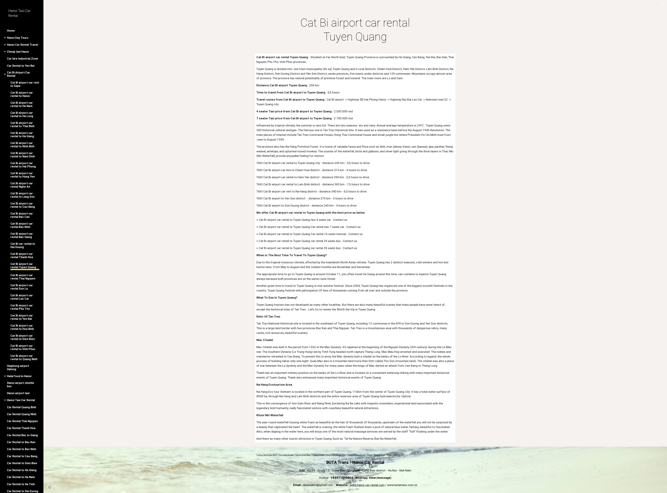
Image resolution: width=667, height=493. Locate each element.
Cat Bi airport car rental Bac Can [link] (21, 215)
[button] (663, 5)
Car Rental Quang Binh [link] (21, 407)
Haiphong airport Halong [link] (18, 367)
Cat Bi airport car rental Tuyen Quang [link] (23, 265)
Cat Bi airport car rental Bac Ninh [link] (21, 225)
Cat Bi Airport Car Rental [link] (18, 74)
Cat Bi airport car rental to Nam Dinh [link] (22, 154)
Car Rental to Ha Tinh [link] (21, 484)
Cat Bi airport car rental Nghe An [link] (21, 185)
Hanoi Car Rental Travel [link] (22, 44)
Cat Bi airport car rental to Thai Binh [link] (22, 124)
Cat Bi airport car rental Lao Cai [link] (21, 297)
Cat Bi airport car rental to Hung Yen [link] (22, 175)
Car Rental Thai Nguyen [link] (22, 421)
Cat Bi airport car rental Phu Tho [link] (21, 307)
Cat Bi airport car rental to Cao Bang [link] (22, 205)
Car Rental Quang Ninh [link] (21, 414)
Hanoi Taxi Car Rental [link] (21, 400)
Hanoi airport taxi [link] (18, 393)
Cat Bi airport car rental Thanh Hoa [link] (21, 255)
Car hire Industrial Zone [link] (22, 58)
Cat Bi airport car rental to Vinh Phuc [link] (22, 347)
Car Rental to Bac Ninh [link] (21, 449)
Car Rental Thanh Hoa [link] (21, 428)
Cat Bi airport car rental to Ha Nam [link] (21, 104)
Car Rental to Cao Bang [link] (22, 456)
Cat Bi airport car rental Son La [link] (21, 287)
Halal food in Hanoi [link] (19, 376)
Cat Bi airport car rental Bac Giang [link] (21, 235)
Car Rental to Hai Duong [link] (22, 491)
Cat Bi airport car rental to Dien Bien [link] (22, 337)
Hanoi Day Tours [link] (17, 37)
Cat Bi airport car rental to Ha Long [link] (21, 114)
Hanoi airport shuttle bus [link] (20, 384)
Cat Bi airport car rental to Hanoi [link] (21, 94)
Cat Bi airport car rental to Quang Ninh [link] (23, 357)
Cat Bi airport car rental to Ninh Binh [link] (22, 144)
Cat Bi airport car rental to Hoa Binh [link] (22, 327)
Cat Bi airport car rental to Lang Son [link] (22, 195)
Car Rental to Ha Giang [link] (21, 470)
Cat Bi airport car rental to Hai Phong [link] (23, 165)
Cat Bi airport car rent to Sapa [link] (24, 84)
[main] (355, 30)
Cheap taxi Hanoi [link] (18, 51)
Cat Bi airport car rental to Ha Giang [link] (22, 134)
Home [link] (11, 30)
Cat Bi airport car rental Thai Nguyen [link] (22, 277)
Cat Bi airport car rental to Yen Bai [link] (21, 317)
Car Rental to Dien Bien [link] (22, 463)
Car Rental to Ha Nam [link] (21, 477)
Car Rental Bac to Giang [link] (22, 435)
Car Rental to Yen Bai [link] (20, 65)
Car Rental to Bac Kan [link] (21, 442)
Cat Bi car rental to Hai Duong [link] (22, 245)
